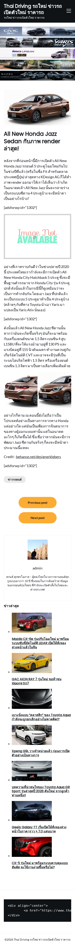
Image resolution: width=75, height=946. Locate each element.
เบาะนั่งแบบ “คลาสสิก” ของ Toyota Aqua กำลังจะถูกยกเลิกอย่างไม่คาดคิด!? (41, 717)
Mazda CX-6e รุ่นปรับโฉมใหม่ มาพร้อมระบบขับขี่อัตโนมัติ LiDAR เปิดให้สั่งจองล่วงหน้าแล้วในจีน (40, 643)
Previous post (37, 502)
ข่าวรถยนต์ (15, 479)
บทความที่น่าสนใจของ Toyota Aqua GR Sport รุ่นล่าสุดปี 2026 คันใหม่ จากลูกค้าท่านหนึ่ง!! (41, 791)
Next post (38, 518)
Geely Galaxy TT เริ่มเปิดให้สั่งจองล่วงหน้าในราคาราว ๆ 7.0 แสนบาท (39, 829)
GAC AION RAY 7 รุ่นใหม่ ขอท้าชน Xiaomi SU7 (36, 681)
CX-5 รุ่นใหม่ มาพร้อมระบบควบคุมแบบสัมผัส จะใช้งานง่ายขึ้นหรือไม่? (40, 865)
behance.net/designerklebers (38, 456)
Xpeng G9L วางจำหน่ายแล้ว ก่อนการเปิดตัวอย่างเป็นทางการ (41, 753)
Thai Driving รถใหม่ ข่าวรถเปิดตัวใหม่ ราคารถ (33, 9)
